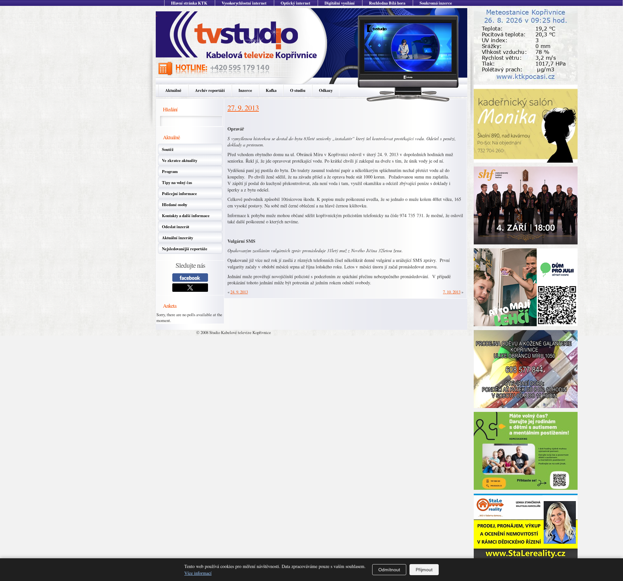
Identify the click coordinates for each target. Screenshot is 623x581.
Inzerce (245, 90)
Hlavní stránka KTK (189, 3)
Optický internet (295, 3)
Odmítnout (389, 569)
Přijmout (424, 569)
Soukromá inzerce (436, 3)
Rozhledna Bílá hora (387, 3)
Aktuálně (173, 90)
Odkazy (326, 90)
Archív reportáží (210, 90)
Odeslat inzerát (175, 226)
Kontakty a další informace (186, 215)
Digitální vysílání (339, 3)
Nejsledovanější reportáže (184, 249)
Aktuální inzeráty (177, 238)
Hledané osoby (174, 204)
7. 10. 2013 (451, 292)
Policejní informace (179, 193)
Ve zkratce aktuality (179, 160)
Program (170, 171)
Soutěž (168, 149)
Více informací (198, 573)
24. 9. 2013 (239, 292)
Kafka (271, 90)
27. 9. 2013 (243, 107)
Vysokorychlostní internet (244, 3)
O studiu (297, 90)
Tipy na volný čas (177, 182)
